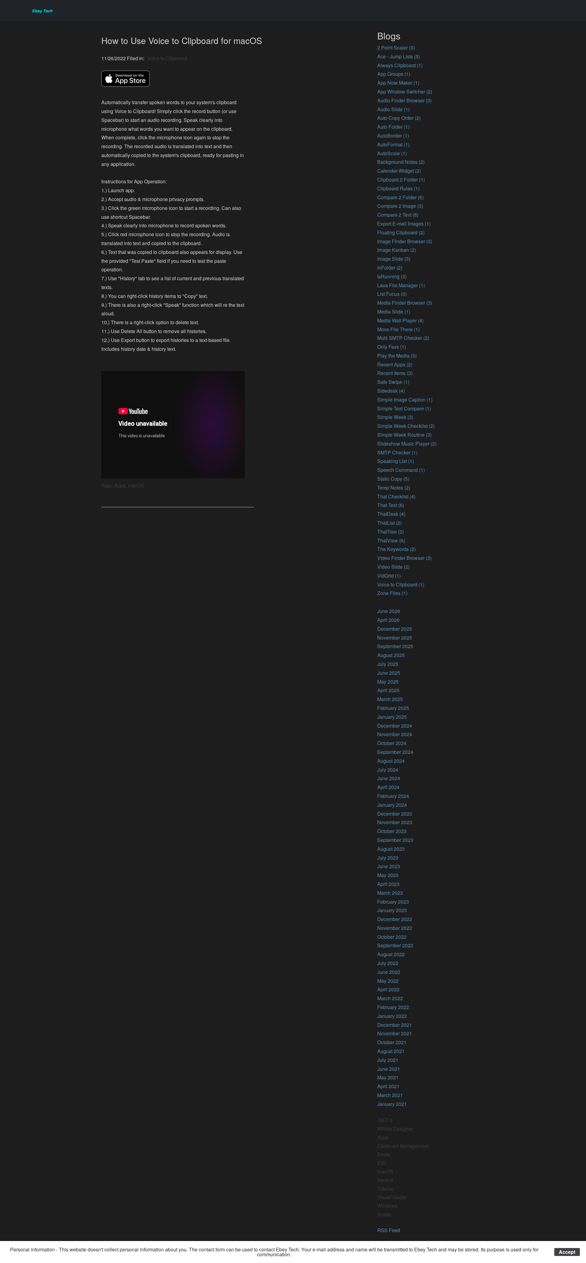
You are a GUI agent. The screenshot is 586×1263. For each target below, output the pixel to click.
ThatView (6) (391, 540)
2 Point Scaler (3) (396, 47)
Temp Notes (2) (393, 487)
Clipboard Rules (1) (398, 188)
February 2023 (393, 901)
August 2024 (391, 760)
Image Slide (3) (393, 258)
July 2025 (387, 663)
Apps (383, 1137)
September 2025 (395, 646)
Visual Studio (391, 1197)
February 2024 (393, 795)
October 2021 (392, 1042)
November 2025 (394, 637)
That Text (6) (390, 505)
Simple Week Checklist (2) (406, 425)
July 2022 (387, 963)
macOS (385, 1171)
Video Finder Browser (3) (404, 557)
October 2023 (392, 831)
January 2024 (392, 804)
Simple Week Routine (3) (404, 434)
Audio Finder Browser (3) (404, 100)
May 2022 (388, 980)
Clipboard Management (402, 1145)
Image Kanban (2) (396, 249)
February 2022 (393, 1007)
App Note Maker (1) (398, 82)
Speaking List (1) (395, 460)
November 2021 (394, 1033)
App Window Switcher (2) (404, 91)
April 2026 (388, 619)
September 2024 (395, 751)
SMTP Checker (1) (397, 452)
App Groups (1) (393, 73)
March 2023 (390, 892)
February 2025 (393, 707)
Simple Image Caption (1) (404, 399)
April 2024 (388, 787)
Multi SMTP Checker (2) (403, 337)
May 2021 (388, 1077)
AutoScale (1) (392, 153)
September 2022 (395, 945)
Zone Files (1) (392, 593)
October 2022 (392, 936)
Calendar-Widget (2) (399, 170)
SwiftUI (385, 1180)
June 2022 (388, 971)
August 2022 (391, 954)
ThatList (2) (389, 522)
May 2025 (388, 681)
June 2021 (388, 1068)
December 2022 (394, 919)
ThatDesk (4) (391, 513)
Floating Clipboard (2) (401, 232)
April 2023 (388, 883)
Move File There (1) (398, 329)
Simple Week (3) (395, 416)
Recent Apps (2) (394, 364)
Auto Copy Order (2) (399, 117)
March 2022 (390, 998)
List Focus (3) (392, 293)
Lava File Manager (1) (401, 285)
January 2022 (392, 1015)
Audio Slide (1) (393, 109)
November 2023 (394, 822)
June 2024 (388, 778)
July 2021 (387, 1059)
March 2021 (390, 1095)
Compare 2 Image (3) (400, 205)
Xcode (384, 1214)
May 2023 (388, 875)
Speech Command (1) (401, 469)
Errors (383, 1154)
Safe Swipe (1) (393, 381)
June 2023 (388, 866)
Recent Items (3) (395, 372)
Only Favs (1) (391, 346)
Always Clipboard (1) (400, 65)
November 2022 (394, 927)
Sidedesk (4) (391, 390)
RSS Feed (388, 1230)
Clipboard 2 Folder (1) (401, 179)
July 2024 (387, 769)
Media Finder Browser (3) (404, 302)
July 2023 (387, 857)
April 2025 (388, 690)
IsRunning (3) (392, 276)
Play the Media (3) (397, 355)
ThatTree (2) (390, 531)
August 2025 (391, 655)
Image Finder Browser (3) (404, 241)
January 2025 (392, 716)
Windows (387, 1205)
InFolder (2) (389, 267)
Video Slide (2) (393, 566)
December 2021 (394, 1024)
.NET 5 (384, 1120)
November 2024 (394, 734)
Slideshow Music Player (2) (406, 443)
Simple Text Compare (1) (404, 408)
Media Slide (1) (393, 311)
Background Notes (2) (401, 161)
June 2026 (388, 611)
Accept (567, 1251)
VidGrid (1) (389, 575)
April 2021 (388, 1086)
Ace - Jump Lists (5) (398, 56)
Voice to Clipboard (167, 58)
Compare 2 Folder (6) (400, 197)
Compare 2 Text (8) (397, 214)
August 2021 (391, 1051)
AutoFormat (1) (393, 144)
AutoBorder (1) (393, 135)
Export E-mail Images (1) (404, 223)
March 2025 (390, 699)
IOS (381, 1162)
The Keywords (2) (396, 549)
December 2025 (394, 628)
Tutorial (385, 1188)
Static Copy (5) (393, 478)
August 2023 (391, 848)
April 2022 (388, 989)
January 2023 (392, 910)
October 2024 (392, 743)
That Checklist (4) (396, 496)
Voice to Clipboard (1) (400, 584)
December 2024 (394, 725)
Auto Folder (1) (393, 126)
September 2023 (395, 839)
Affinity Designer (395, 1128)
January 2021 (392, 1103)
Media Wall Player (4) (400, 320)
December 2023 (394, 813)
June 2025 (388, 672)
